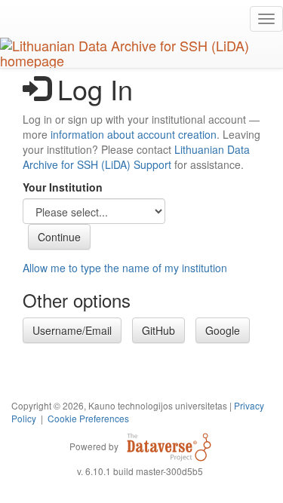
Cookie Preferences (88, 418)
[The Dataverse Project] (169, 445)
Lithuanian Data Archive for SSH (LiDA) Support (136, 157)
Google (222, 330)
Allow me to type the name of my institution (125, 267)
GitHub (158, 330)
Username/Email (72, 330)
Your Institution (63, 187)
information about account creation (134, 134)
